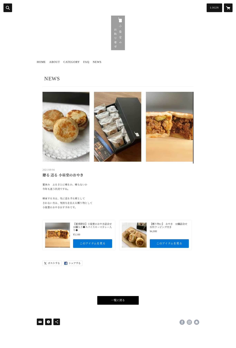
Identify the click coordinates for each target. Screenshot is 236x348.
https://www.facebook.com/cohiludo (182, 322)
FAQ (86, 61)
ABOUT (54, 61)
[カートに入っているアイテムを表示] (228, 7)
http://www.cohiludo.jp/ (196, 322)
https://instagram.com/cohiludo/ (189, 322)
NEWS (97, 61)
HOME (41, 61)
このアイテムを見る (92, 243)
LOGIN (214, 7)
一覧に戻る (118, 300)
